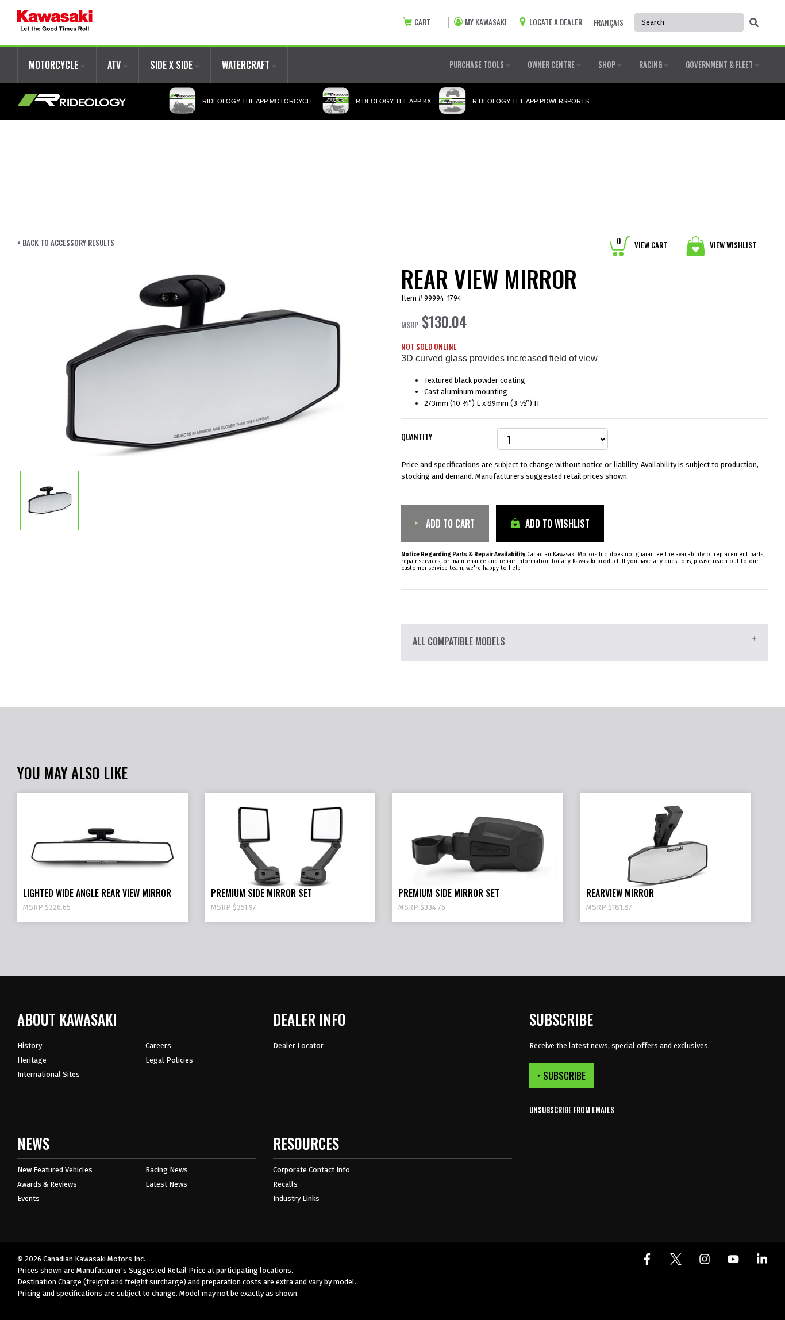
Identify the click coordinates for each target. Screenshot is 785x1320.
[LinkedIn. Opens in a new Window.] (762, 1259)
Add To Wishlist (556, 523)
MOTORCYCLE (54, 65)
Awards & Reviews (47, 1184)
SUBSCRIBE (564, 1076)
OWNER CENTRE (552, 64)
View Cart (642, 245)
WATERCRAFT (247, 65)
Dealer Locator (298, 1045)
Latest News (166, 1184)
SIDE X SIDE (172, 65)
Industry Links (296, 1198)
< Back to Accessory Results (65, 243)
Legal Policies (169, 1060)
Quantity (416, 437)
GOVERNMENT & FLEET (720, 64)
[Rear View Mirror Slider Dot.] (49, 500)
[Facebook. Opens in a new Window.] (647, 1259)
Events (28, 1198)
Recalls (285, 1184)
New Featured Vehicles (55, 1169)
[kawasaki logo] (55, 22)
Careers (158, 1045)
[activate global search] (754, 23)
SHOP (607, 64)
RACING (651, 64)
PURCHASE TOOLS (477, 64)
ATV (115, 65)
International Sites (48, 1074)
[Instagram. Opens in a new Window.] (704, 1259)
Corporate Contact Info (311, 1169)
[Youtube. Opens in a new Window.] (733, 1259)
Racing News (166, 1169)
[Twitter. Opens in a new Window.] (676, 1259)
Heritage (32, 1060)
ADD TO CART (449, 523)
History (29, 1045)
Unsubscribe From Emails (571, 1110)
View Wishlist (732, 245)
